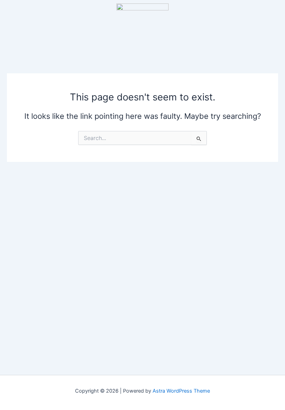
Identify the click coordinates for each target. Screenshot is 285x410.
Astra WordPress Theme (181, 391)
